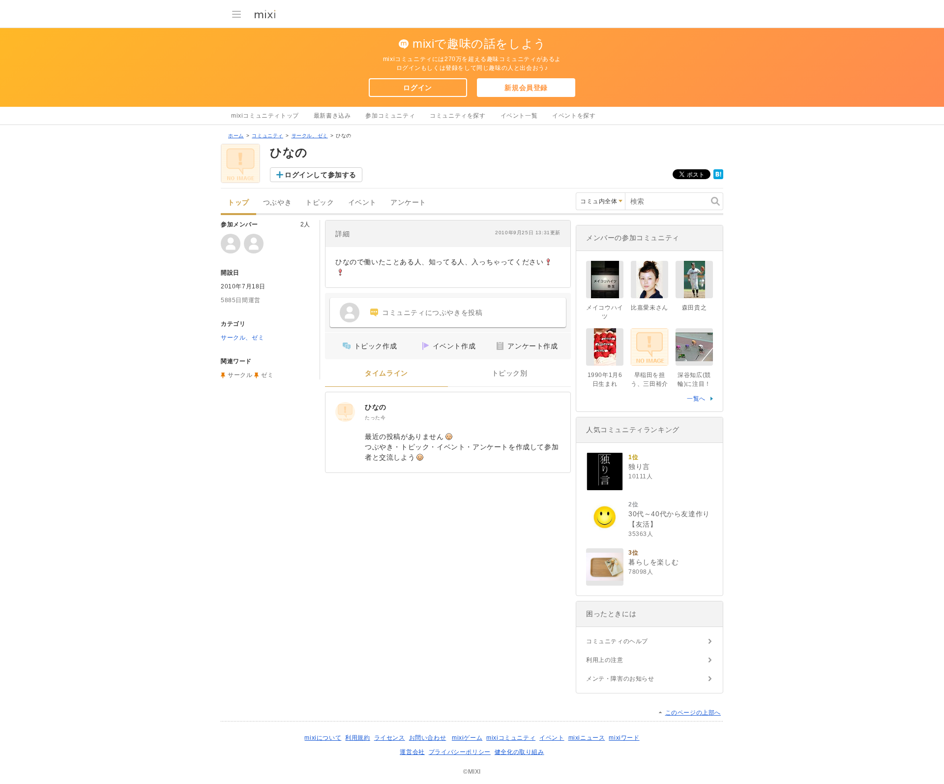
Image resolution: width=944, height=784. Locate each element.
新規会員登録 (526, 88)
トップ (238, 202)
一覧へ (696, 398)
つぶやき (277, 202)
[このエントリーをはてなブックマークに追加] (718, 177)
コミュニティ (267, 135)
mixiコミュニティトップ (265, 115)
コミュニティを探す (457, 115)
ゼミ (267, 375)
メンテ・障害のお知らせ (620, 678)
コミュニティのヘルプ (617, 641)
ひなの (375, 407)
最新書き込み (332, 115)
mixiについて (322, 737)
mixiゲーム (467, 737)
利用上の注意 (604, 660)
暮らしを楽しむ (653, 562)
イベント (362, 202)
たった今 (375, 417)
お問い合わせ (427, 737)
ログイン (417, 88)
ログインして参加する (320, 175)
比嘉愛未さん (649, 307)
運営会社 (412, 752)
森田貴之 (694, 307)
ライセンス (389, 737)
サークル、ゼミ (310, 135)
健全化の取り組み (519, 752)
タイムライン (386, 373)
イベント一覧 (519, 115)
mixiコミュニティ (510, 737)
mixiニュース (586, 737)
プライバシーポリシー (460, 752)
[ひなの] (345, 412)
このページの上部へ (693, 712)
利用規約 (357, 737)
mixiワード (624, 737)
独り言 (639, 466)
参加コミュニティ (390, 115)
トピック (319, 202)
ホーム (236, 135)
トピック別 (510, 373)
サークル (240, 375)
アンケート (408, 202)
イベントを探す (573, 115)
